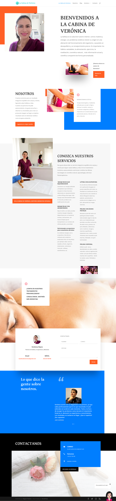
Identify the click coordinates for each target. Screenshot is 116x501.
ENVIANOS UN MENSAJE (69, 469)
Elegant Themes (27, 499)
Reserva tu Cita (98, 74)
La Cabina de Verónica (65, 3)
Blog (81, 3)
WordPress (45, 499)
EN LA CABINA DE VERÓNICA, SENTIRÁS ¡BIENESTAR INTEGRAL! (32, 201)
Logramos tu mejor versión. (25, 124)
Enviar (93, 362)
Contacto (94, 3)
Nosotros (75, 3)
